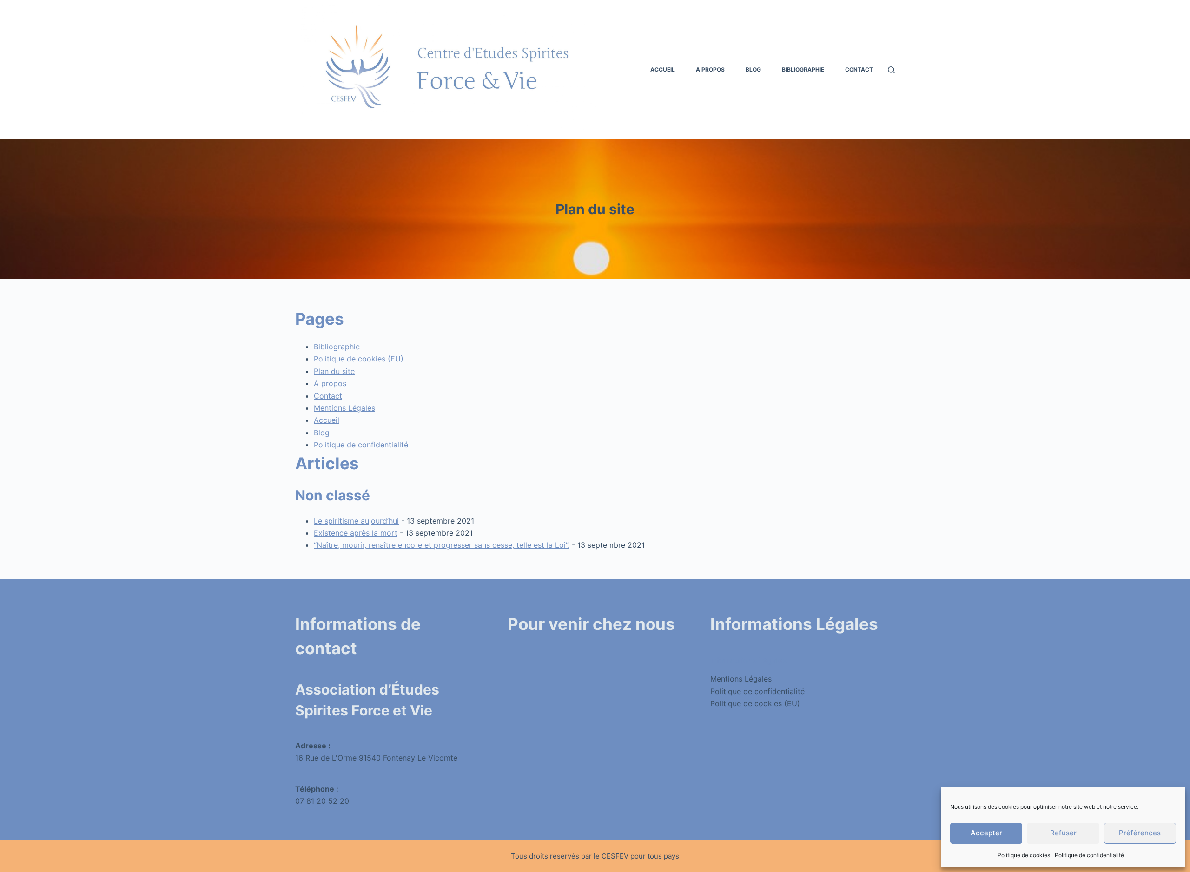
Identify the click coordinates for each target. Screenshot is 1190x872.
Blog (753, 69)
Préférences (1140, 832)
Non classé (332, 495)
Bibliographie (803, 69)
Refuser (1063, 832)
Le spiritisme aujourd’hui (356, 520)
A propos (710, 69)
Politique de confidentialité (1089, 855)
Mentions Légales (344, 408)
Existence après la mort (355, 533)
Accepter (986, 832)
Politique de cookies (1024, 855)
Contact (859, 69)
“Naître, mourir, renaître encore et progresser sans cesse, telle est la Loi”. (441, 545)
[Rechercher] (891, 69)
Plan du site (334, 371)
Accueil (662, 69)
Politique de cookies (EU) (358, 358)
